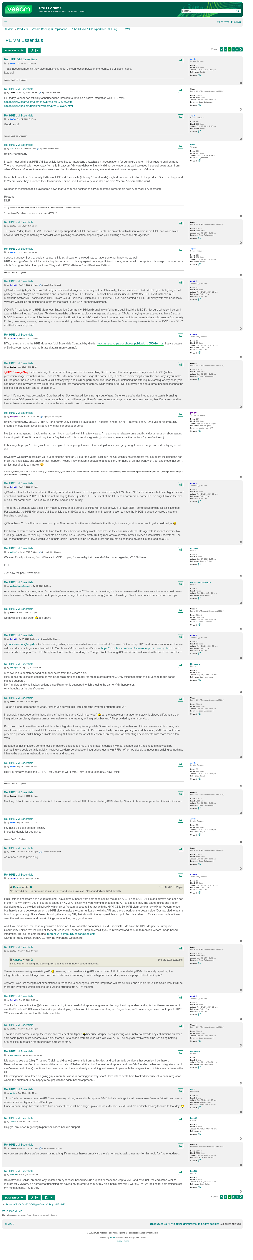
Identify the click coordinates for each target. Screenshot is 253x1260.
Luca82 (193, 1118)
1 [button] (225, 49)
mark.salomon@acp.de (200, 582)
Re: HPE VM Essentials (20, 59)
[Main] (21, 8)
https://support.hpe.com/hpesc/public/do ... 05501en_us (130, 343)
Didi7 (192, 145)
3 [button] (233, 49)
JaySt (192, 59)
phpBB (113, 1237)
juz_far (193, 1089)
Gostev (193, 89)
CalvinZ (193, 281)
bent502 (193, 1171)
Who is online (12, 1211)
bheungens (195, 664)
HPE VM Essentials (22, 40)
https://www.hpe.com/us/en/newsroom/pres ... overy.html (38, 105)
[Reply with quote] (180, 60)
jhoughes (194, 413)
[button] (221, 49)
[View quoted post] (31, 887)
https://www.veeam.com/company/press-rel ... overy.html (38, 101)
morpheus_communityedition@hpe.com (71, 933)
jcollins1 (194, 548)
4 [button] (237, 49)
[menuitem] (236, 22)
